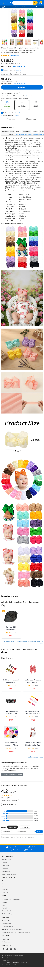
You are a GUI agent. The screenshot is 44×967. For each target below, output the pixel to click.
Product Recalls (7, 911)
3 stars (3, 816)
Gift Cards (5, 892)
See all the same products (35, 757)
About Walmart (6, 860)
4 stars (3, 813)
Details (17, 115)
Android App (6, 942)
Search (39, 831)
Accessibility (6, 908)
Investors (5, 868)
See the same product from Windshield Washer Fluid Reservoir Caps (23, 642)
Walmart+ (5, 889)
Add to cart (22, 87)
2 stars (3, 818)
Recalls (4, 905)
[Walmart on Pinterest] (15, 949)
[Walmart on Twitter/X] (7, 949)
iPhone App (5, 939)
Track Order (16, 850)
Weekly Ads (29, 850)
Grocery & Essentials (35, 7)
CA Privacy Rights (7, 926)
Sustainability (6, 871)
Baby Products (19, 134)
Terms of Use (6, 921)
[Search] (35, 3)
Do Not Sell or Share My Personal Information (16, 932)
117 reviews (15, 55)
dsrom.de (18, 70)
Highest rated (25, 827)
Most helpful (6, 831)
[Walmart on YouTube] (11, 949)
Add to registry (32, 119)
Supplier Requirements (9, 874)
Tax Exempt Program (8, 914)
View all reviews (8, 804)
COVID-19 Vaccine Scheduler (11, 899)
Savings (24, 7)
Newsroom (5, 865)
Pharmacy (5, 902)
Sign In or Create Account (16, 847)
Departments (8, 7)
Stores (4, 884)
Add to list (12, 119)
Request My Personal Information (12, 929)
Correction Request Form (12, 774)
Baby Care (28, 134)
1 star (3, 820)
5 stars (3, 811)
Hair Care (35, 134)
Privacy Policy (6, 923)
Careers (4, 862)
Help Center (34, 847)
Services (17, 7)
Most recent (12, 827)
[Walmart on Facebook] (3, 949)
